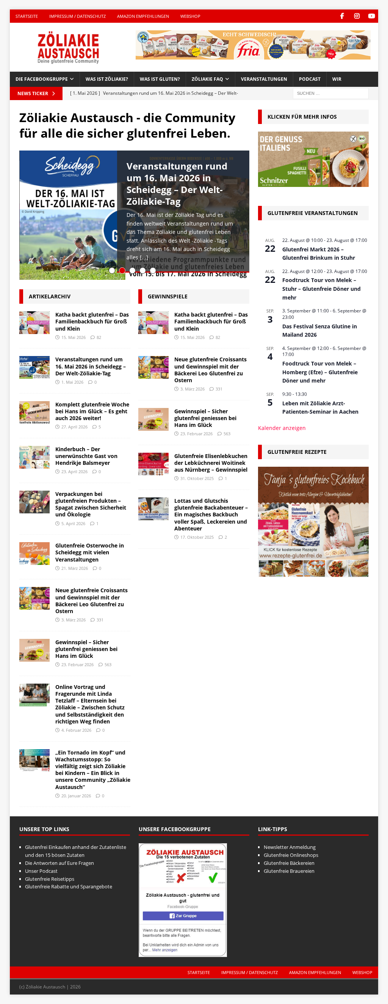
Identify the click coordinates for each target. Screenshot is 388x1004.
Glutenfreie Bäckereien (289, 863)
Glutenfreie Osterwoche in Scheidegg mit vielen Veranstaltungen (89, 552)
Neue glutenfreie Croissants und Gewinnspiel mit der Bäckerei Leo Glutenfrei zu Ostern (91, 601)
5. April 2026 (73, 523)
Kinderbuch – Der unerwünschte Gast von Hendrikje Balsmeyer (86, 456)
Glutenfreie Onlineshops (291, 855)
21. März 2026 (74, 568)
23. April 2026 (74, 471)
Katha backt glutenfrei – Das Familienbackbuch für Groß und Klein (92, 321)
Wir (336, 79)
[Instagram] (356, 16)
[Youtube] (371, 16)
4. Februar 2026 (76, 730)
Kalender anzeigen (282, 427)
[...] (144, 257)
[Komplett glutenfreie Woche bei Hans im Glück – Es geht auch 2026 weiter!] (34, 412)
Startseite (27, 16)
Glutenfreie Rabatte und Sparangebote (68, 886)
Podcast (310, 79)
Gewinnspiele (168, 296)
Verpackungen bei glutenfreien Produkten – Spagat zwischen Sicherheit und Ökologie (90, 504)
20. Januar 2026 (76, 795)
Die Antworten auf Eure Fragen (59, 863)
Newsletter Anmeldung (290, 847)
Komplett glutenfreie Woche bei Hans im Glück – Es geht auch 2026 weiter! (92, 411)
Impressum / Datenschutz (77, 16)
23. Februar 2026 (77, 664)
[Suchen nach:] (331, 92)
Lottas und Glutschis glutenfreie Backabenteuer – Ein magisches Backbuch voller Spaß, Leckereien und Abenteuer (211, 514)
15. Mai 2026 (73, 337)
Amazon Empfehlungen (143, 16)
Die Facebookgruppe (42, 79)
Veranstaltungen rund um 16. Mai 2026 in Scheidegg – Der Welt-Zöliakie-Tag (177, 184)
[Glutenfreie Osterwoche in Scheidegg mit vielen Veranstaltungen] (34, 553)
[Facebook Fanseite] (342, 16)
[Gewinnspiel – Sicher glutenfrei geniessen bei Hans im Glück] (34, 650)
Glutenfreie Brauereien (289, 871)
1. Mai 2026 (72, 382)
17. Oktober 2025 (197, 537)
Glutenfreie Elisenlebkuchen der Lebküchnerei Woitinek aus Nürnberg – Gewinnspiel (210, 462)
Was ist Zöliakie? (107, 79)
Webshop (190, 16)
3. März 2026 (73, 620)
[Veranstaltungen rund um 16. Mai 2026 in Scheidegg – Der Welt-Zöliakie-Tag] (34, 367)
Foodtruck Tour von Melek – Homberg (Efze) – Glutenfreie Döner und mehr (320, 372)
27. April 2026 (74, 427)
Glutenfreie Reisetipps (49, 878)
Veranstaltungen (264, 79)
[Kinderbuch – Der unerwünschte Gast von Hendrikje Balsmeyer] (34, 457)
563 (108, 664)
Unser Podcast (41, 871)
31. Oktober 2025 (197, 478)
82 (99, 337)
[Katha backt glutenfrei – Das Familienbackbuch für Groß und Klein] (34, 322)
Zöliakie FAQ (207, 79)
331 (100, 620)
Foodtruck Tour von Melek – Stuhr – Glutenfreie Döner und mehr (321, 288)
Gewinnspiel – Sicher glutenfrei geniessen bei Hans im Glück (86, 648)
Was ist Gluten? (160, 79)
